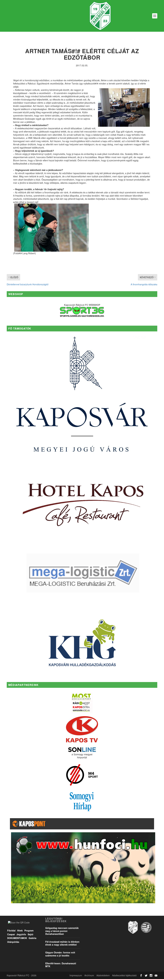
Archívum (89, 975)
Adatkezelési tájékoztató (124, 975)
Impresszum (76, 975)
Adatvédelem (103, 975)
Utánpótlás (13, 941)
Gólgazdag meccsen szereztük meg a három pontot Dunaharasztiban (62, 930)
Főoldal (11, 930)
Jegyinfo (21, 934)
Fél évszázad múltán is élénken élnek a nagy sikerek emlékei (62, 943)
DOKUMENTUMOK (17, 938)
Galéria (32, 938)
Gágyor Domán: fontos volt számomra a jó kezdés (60, 954)
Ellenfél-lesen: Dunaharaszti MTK (60, 965)
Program (28, 930)
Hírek (20, 930)
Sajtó (30, 934)
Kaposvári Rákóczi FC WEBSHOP (82, 304)
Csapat (11, 934)
